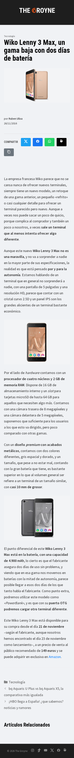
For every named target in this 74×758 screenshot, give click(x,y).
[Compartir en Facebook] (38, 142)
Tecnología (9, 36)
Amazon (55, 656)
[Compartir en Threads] (61, 142)
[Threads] (65, 751)
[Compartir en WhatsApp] (49, 142)
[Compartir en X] (26, 142)
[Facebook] (58, 751)
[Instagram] (32, 751)
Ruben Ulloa (15, 118)
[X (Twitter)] (52, 751)
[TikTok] (39, 751)
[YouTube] (45, 751)
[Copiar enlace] (9, 152)
